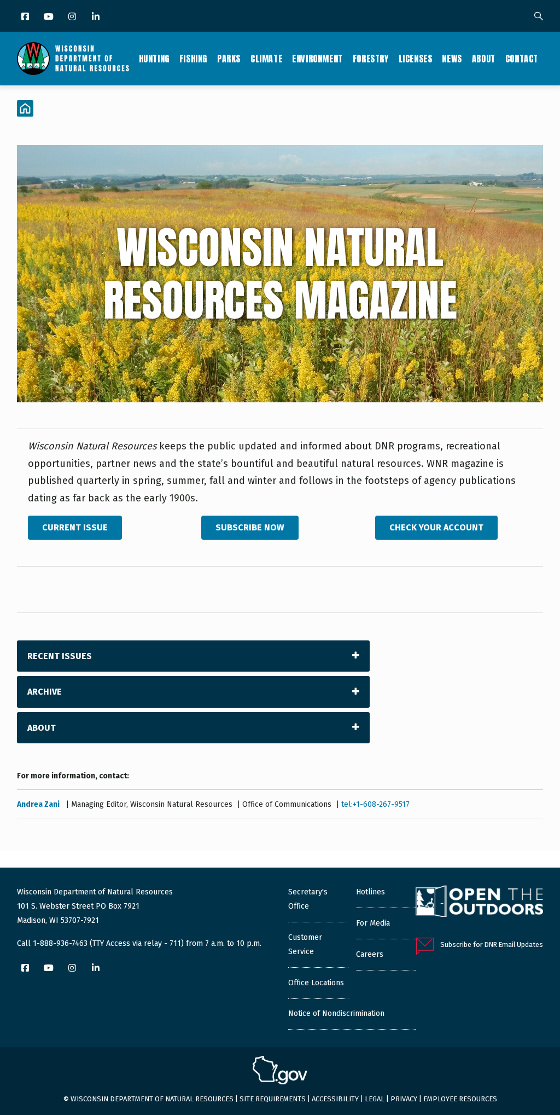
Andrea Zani (39, 804)
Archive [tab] (44, 691)
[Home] (73, 58)
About (483, 58)
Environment (317, 58)
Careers (369, 954)
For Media (373, 923)
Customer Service (305, 944)
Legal (374, 1099)
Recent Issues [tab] (59, 656)
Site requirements (273, 1099)
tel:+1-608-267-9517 (375, 804)
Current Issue (75, 527)
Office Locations (316, 982)
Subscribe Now (249, 527)
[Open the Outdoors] (479, 902)
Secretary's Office (308, 899)
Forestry (371, 58)
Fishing (193, 58)
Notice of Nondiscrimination (336, 1013)
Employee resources (460, 1099)
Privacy (403, 1099)
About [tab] (41, 728)
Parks (229, 58)
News (452, 58)
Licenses (416, 58)
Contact (521, 58)
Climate (266, 58)
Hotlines (370, 892)
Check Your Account (436, 527)
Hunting (154, 58)
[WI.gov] (280, 1072)
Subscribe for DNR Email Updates (491, 944)
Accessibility (335, 1099)
